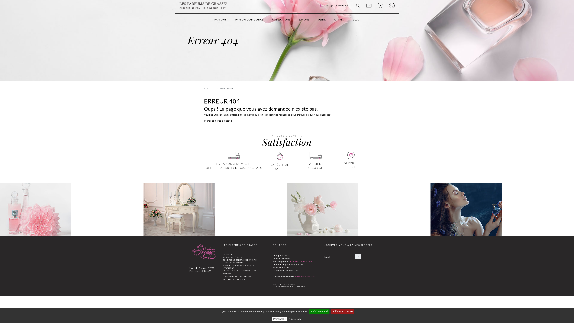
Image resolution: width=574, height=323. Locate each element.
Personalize (279, 319)
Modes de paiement (233, 263)
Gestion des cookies (234, 279)
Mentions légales (232, 257)
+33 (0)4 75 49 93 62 (335, 5)
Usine (322, 19)
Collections (281, 19)
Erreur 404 (226, 88)
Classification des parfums (237, 276)
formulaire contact (304, 276)
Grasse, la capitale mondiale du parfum (240, 272)
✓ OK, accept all (319, 311)
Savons (304, 19)
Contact (227, 254)
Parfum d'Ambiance (249, 19)
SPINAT (303, 286)
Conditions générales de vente (240, 260)
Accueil (209, 88)
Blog (356, 19)
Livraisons (228, 268)
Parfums (220, 19)
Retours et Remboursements (238, 265)
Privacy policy (296, 319)
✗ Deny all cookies (343, 311)
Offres (339, 19)
